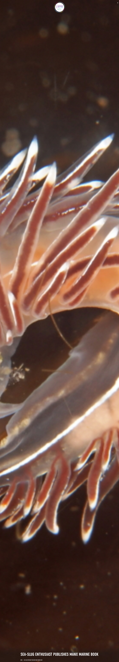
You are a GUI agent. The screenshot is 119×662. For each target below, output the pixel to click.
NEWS (21, 660)
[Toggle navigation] (117, 2)
